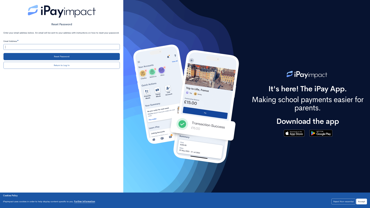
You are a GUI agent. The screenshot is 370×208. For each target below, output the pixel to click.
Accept (361, 201)
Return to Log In (62, 65)
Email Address (10, 41)
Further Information (84, 201)
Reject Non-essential (343, 201)
